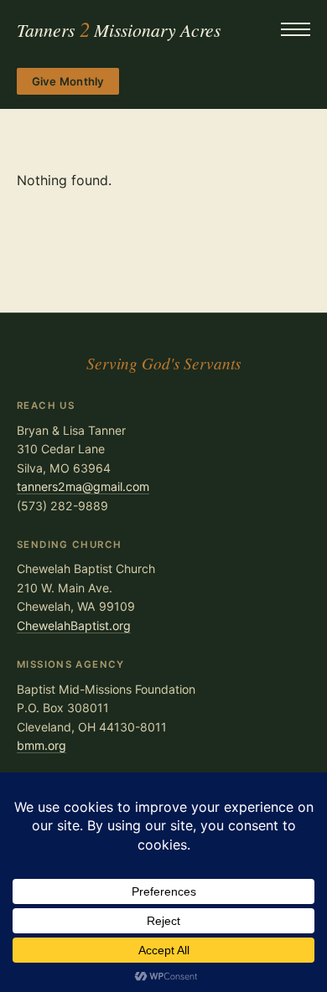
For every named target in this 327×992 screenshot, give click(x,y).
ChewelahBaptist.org (74, 625)
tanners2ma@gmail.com (83, 486)
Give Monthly (68, 81)
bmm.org (41, 745)
